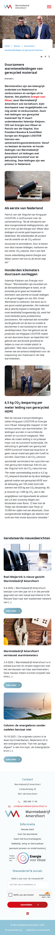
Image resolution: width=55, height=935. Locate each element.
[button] (27, 579)
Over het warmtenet (28, 834)
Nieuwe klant (27, 829)
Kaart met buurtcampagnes (27, 838)
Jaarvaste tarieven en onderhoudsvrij (27, 848)
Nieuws (17, 46)
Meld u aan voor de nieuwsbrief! (27, 878)
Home (7, 46)
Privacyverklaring (13, 930)
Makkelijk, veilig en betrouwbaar (27, 843)
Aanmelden (26, 904)
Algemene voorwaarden (38, 930)
